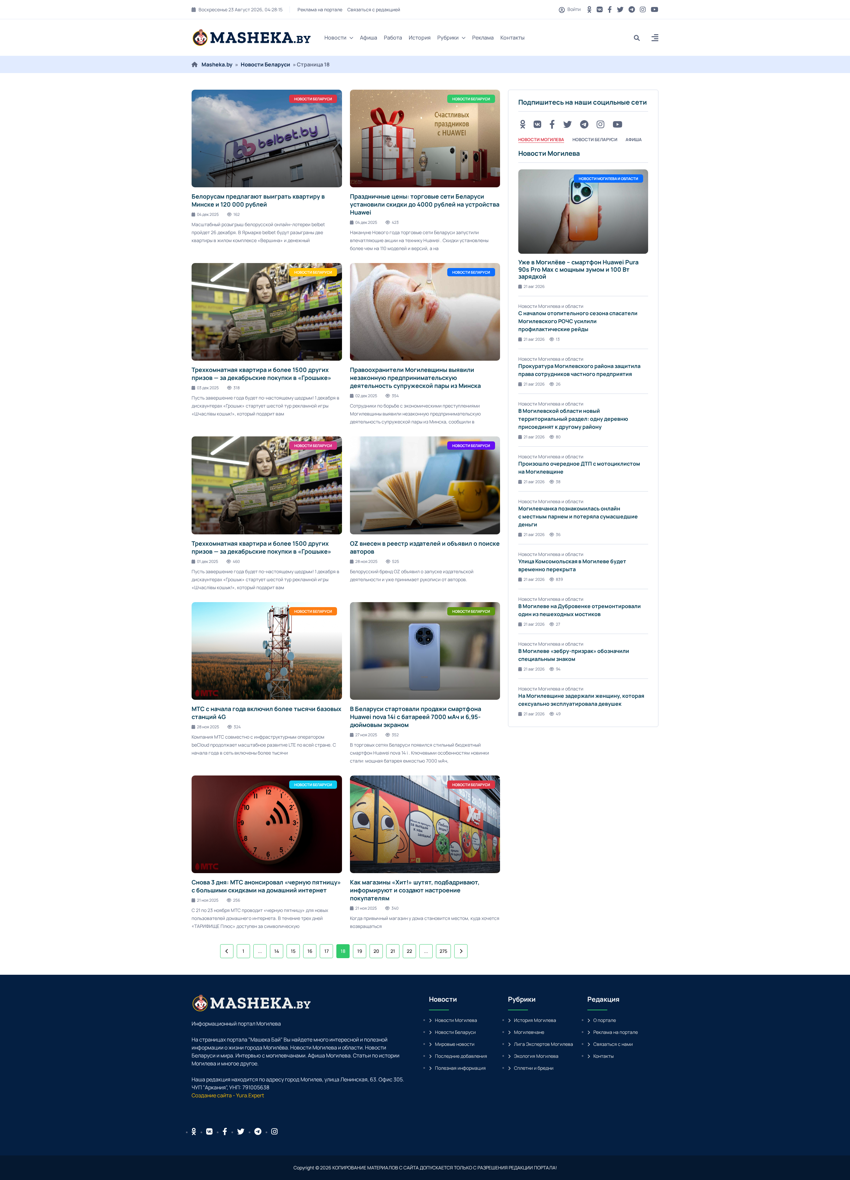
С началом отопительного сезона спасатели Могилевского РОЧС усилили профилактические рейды (578, 321)
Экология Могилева (536, 1056)
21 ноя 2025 (207, 900)
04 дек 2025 (208, 214)
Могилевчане (529, 1032)
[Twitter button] (620, 9)
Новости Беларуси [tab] (594, 139)
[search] (639, 38)
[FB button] (610, 9)
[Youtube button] (654, 9)
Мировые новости (454, 1044)
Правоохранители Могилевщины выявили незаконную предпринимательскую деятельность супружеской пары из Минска (415, 378)
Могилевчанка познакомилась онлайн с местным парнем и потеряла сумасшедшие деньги (578, 516)
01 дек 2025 (207, 561)
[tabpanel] (583, 433)
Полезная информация (460, 1068)
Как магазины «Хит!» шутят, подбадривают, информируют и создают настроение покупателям (414, 890)
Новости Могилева (456, 1020)
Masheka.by (217, 64)
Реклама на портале (320, 9)
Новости (335, 37)
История (420, 37)
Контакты (512, 37)
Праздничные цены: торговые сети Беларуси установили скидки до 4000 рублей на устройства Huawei (424, 204)
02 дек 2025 (366, 396)
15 (293, 951)
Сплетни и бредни (533, 1068)
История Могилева (535, 1020)
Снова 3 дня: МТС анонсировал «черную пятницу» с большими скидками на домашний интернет (266, 886)
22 (409, 951)
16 (309, 951)
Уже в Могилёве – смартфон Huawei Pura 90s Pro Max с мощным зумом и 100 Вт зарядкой (578, 269)
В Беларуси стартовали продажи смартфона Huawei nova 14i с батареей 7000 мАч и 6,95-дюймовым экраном (415, 717)
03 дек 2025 (208, 388)
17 (326, 951)
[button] (654, 39)
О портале (604, 1020)
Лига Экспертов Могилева (543, 1044)
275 (443, 951)
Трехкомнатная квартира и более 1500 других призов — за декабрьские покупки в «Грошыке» (261, 374)
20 (376, 951)
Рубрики (448, 37)
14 (276, 951)
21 (392, 951)
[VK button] (600, 9)
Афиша (368, 37)
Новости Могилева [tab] (541, 139)
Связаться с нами (613, 1044)
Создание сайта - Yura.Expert (228, 1095)
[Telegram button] (632, 9)
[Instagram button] (643, 9)
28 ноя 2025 (366, 561)
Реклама (483, 37)
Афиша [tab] (634, 139)
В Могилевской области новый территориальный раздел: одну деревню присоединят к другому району (573, 418)
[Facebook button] (224, 1131)
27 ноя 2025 (366, 735)
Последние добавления (461, 1056)
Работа (393, 37)
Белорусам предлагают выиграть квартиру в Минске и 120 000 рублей (258, 200)
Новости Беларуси (265, 64)
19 (359, 951)
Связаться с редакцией (373, 9)
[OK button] (589, 9)
